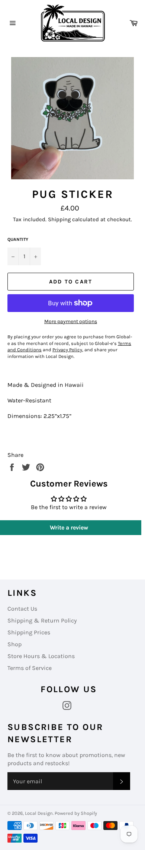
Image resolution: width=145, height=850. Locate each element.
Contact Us (22, 608)
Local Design (39, 813)
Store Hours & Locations (41, 656)
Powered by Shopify (76, 813)
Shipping (59, 219)
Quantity (17, 239)
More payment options (70, 321)
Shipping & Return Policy (42, 620)
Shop (14, 644)
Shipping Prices (28, 632)
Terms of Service (29, 667)
